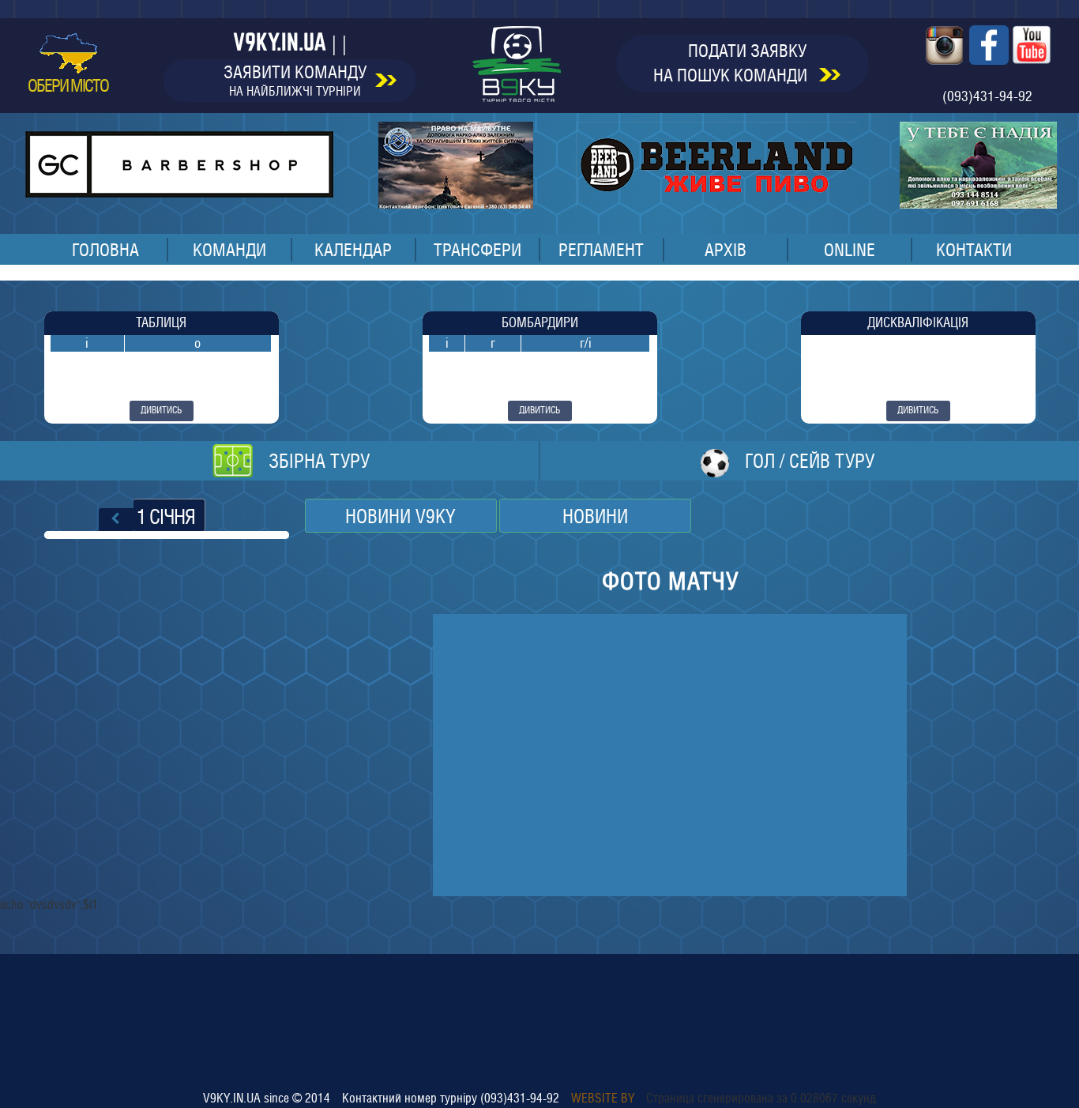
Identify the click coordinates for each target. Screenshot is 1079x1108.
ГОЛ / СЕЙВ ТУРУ (809, 461)
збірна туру (319, 461)
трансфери (477, 249)
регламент (601, 249)
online (849, 249)
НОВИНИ (595, 516)
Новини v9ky (400, 516)
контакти (974, 249)
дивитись (161, 410)
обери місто (68, 85)
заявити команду (295, 80)
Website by (602, 1098)
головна (105, 249)
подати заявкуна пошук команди (732, 62)
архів (725, 249)
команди (229, 249)
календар (353, 249)
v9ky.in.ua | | (290, 41)
